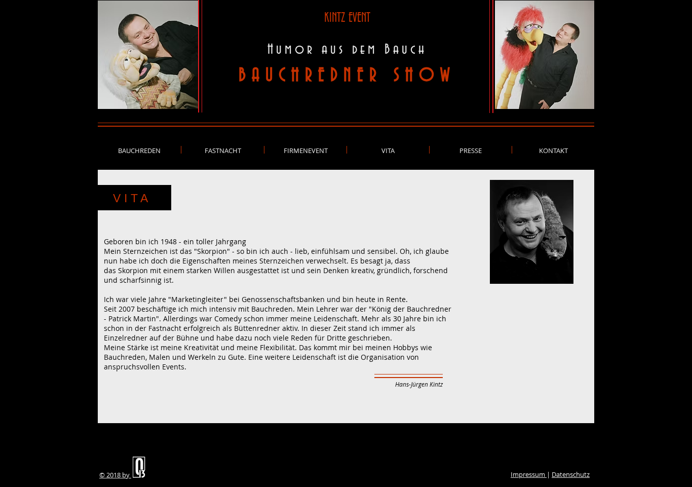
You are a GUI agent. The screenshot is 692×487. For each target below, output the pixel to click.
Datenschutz (571, 474)
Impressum (529, 474)
